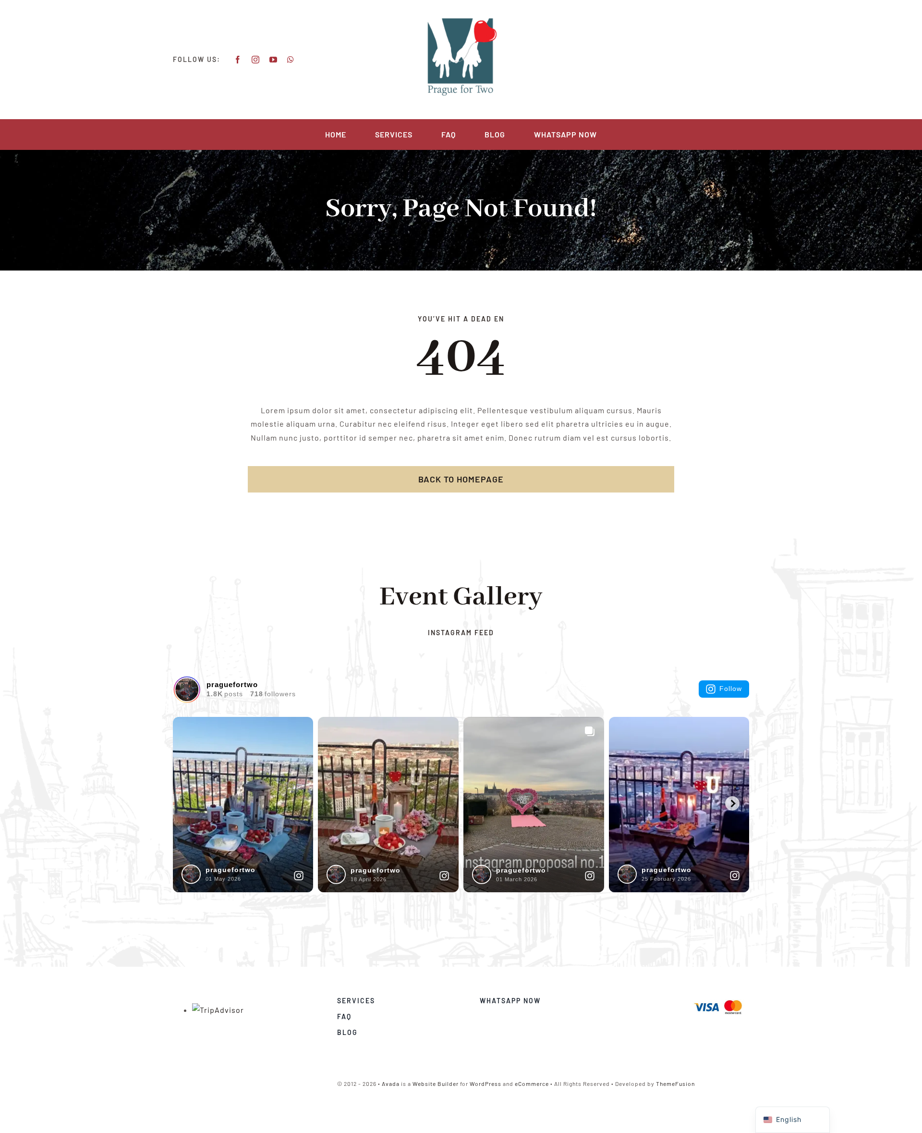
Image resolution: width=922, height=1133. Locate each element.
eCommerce (532, 1083)
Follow (730, 688)
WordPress (485, 1083)
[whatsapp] (290, 59)
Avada (391, 1083)
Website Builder (435, 1083)
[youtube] (273, 59)
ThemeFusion (675, 1083)
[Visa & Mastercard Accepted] (718, 999)
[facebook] (238, 59)
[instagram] (256, 59)
